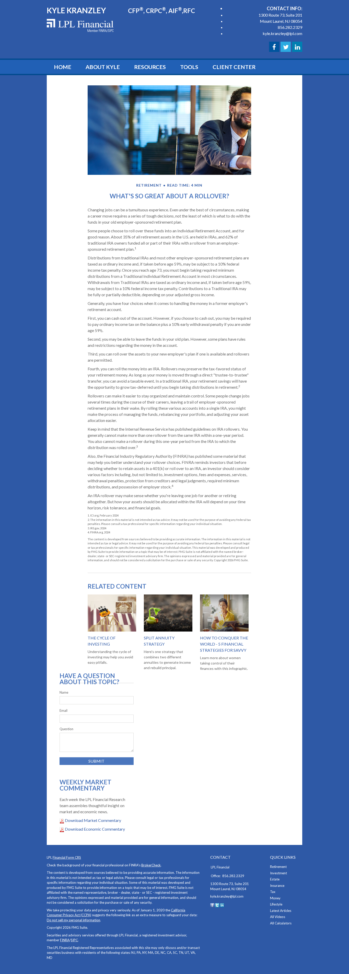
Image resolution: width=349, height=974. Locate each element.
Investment (278, 873)
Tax (272, 892)
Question (66, 729)
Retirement (278, 867)
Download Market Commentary (92, 820)
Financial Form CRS (67, 857)
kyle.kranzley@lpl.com (282, 33)
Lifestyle (276, 904)
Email (63, 710)
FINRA (64, 940)
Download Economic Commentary (94, 829)
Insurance (277, 886)
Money (275, 898)
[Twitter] (217, 905)
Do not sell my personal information (73, 920)
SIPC (74, 940)
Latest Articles (280, 911)
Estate (275, 879)
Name (64, 692)
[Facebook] (212, 905)
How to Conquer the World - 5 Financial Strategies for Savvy (224, 643)
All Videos (277, 917)
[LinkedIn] (222, 905)
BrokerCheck (151, 865)
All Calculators (281, 923)
